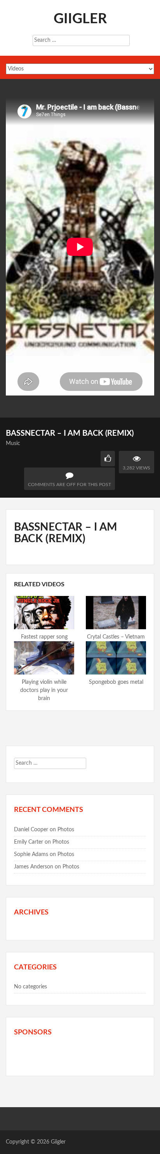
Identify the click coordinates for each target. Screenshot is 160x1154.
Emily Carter (28, 842)
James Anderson (33, 867)
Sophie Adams (31, 854)
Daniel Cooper (31, 829)
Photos (65, 829)
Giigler (80, 19)
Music (13, 443)
